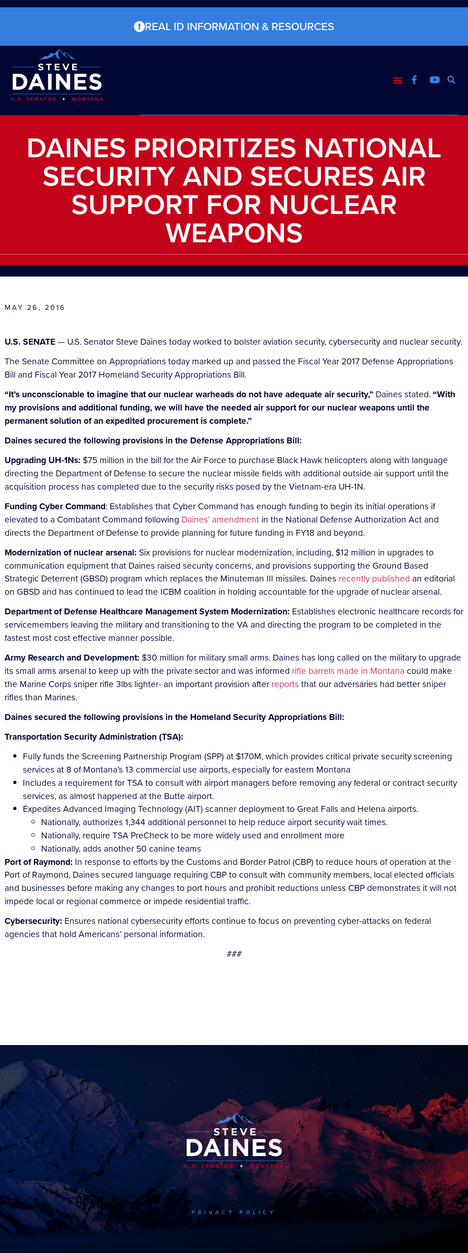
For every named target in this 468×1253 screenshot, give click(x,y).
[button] (397, 80)
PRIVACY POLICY (233, 1212)
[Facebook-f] (414, 80)
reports (284, 684)
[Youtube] (435, 80)
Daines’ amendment (220, 519)
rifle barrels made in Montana (348, 670)
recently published (374, 578)
